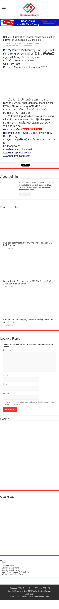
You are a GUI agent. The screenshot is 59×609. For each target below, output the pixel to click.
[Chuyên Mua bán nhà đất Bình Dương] (22, 455)
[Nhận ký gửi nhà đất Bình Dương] (29, 22)
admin (8, 44)
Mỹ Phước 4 (14, 106)
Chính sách (29, 594)
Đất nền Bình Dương (10, 568)
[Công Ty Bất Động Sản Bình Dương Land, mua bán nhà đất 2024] (29, 9)
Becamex (8, 132)
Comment (7, 350)
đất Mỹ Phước (27, 139)
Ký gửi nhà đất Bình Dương (13, 574)
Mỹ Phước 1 (42, 106)
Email (6, 384)
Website (6, 393)
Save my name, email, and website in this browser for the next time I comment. (28, 403)
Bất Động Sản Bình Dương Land (35, 597)
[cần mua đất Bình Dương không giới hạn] (23, 527)
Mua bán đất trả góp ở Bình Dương (16, 572)
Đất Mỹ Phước (11, 50)
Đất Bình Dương (33, 44)
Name (6, 375)
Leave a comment (12, 45)
